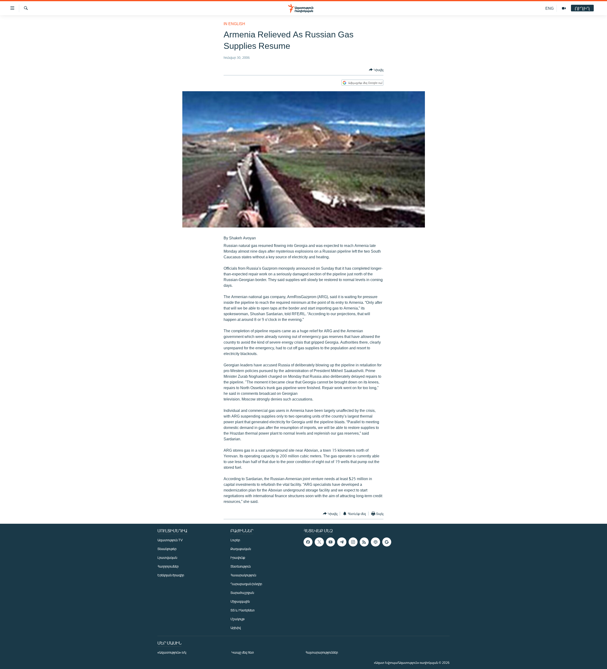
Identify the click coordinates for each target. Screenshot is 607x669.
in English (234, 23)
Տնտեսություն (240, 566)
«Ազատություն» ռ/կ (171, 652)
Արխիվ (235, 628)
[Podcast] (375, 541)
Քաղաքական (240, 549)
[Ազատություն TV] (564, 8)
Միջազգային (240, 601)
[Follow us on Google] (386, 541)
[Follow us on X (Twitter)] (319, 541)
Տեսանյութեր (166, 549)
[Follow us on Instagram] (353, 541)
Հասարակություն (243, 575)
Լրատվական (167, 557)
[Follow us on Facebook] (308, 541)
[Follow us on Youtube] (330, 541)
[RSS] (364, 541)
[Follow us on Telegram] (341, 541)
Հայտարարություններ (321, 652)
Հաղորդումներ (168, 566)
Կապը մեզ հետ (242, 652)
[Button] (376, 70)
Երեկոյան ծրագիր (170, 575)
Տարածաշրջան (242, 593)
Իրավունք (237, 557)
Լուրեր (235, 540)
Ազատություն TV (170, 540)
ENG (549, 8)
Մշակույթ (237, 619)
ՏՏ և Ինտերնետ (242, 610)
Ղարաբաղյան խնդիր (246, 584)
